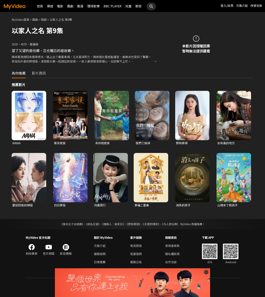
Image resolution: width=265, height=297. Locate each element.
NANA (16, 143)
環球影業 (93, 6)
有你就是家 (102, 143)
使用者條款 (172, 246)
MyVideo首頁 (20, 19)
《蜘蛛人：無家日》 (113, 224)
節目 (138, 6)
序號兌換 (256, 5)
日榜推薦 (100, 262)
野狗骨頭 (182, 143)
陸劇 (44, 19)
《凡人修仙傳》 (171, 224)
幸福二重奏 (141, 205)
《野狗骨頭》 (133, 224)
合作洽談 (171, 262)
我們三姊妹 (143, 143)
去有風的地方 (226, 143)
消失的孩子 (183, 205)
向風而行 (100, 205)
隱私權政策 (172, 254)
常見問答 (136, 246)
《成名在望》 (93, 224)
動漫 (80, 6)
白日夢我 (60, 205)
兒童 (128, 6)
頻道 (50, 6)
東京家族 (60, 143)
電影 (60, 6)
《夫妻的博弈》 (151, 224)
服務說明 (100, 254)
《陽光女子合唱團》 (71, 224)
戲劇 (70, 6)
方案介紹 (242, 5)
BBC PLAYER (112, 6)
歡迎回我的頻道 (22, 205)
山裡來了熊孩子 (227, 205)
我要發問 (136, 254)
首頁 (40, 6)
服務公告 (136, 262)
